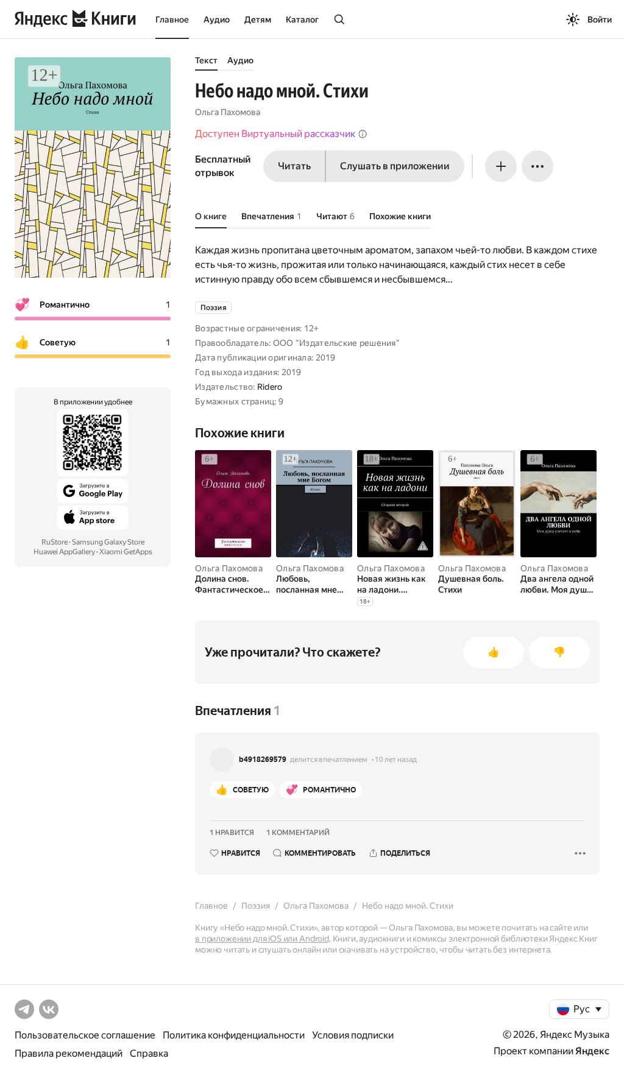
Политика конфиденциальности (234, 1035)
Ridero (270, 387)
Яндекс (592, 1051)
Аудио (217, 19)
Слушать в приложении (395, 166)
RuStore (54, 542)
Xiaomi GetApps (125, 552)
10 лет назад (396, 759)
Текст (206, 60)
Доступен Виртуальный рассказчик (275, 133)
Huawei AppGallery (64, 552)
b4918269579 (262, 759)
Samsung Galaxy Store (108, 542)
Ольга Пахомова (227, 112)
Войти (599, 19)
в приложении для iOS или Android (262, 938)
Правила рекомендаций (68, 1053)
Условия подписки (353, 1035)
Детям (257, 19)
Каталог (302, 19)
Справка (149, 1053)
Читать (294, 166)
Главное (172, 19)
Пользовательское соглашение (85, 1035)
